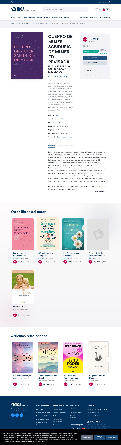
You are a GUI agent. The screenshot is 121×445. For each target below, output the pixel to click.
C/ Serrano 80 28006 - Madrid (97, 409)
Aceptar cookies (112, 437)
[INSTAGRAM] (13, 415)
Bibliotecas (93, 17)
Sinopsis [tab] (51, 146)
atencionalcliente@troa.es (96, 416)
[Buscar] (85, 9)
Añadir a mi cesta (91, 58)
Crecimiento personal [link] (65, 137)
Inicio (13, 24)
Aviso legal (39, 409)
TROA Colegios (83, 17)
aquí (43, 441)
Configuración (87, 437)
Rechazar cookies (100, 437)
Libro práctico (27, 24)
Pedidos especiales (59, 413)
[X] (17, 415)
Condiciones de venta (43, 413)
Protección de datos (42, 416)
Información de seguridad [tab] (66, 146)
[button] (106, 9)
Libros (18, 24)
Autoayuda (37, 24)
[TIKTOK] (21, 415)
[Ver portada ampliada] (27, 55)
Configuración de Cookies (41, 424)
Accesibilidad (57, 425)
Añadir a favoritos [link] (92, 63)
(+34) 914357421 (93, 413)
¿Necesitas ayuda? (103, 2)
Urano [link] (58, 115)
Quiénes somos (58, 409)
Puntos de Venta (104, 17)
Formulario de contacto (74, 417)
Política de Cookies (42, 419)
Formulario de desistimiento (57, 420)
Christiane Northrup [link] (58, 76)
